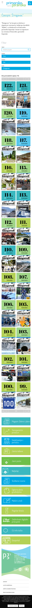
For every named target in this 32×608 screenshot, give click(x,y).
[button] (30, 3)
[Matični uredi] (16, 504)
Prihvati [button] (22, 605)
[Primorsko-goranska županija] (16, 4)
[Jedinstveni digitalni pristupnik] (16, 524)
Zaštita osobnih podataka (9, 588)
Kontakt (5, 581)
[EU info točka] (16, 534)
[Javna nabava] (16, 454)
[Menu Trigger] (2, 2)
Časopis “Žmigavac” (13, 15)
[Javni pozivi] (16, 464)
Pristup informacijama (8, 592)
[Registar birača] (16, 514)
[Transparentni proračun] (16, 435)
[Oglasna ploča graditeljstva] (16, 494)
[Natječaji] (16, 474)
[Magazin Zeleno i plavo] (16, 425)
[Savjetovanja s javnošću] (16, 444)
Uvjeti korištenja (7, 585)
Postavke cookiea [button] (13, 605)
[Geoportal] (16, 544)
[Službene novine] (16, 484)
